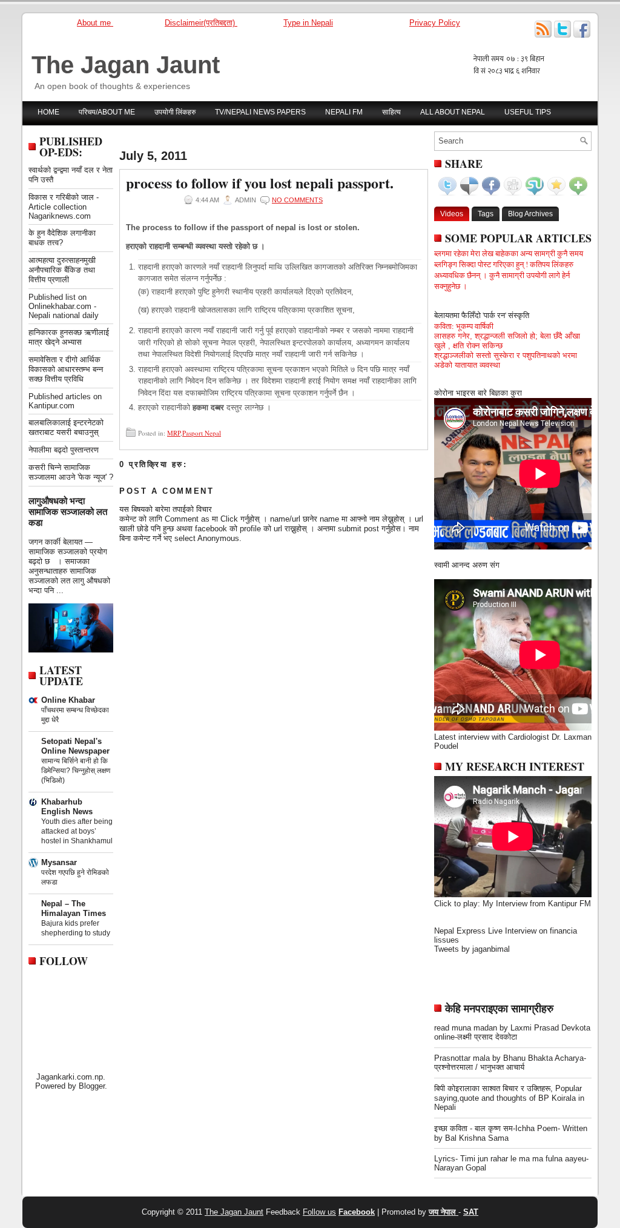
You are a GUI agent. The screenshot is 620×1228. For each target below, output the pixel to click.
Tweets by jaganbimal (472, 949)
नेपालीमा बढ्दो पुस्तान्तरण (63, 449)
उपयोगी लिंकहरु (175, 112)
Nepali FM (344, 112)
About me (95, 22)
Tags (485, 214)
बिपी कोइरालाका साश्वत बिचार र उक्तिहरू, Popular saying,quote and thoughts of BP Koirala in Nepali (509, 1098)
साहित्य (391, 112)
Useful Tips (527, 112)
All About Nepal (452, 112)
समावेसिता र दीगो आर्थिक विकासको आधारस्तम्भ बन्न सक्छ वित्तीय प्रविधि (65, 369)
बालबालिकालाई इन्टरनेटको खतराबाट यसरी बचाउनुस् (66, 427)
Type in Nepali (308, 22)
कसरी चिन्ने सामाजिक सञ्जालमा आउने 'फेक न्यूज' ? (70, 472)
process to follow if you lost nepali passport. (260, 183)
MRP (173, 432)
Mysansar (59, 862)
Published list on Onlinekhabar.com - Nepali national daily (63, 306)
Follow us (319, 1211)
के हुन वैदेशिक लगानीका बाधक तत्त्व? (62, 237)
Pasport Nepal (201, 432)
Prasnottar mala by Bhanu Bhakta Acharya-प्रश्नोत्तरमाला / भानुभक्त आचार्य (510, 1063)
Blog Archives (530, 214)
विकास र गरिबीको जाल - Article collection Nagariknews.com (63, 207)
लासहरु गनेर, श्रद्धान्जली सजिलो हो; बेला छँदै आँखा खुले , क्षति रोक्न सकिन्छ (507, 340)
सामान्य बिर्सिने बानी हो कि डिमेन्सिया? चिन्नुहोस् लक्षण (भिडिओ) (75, 771)
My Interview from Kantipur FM (537, 903)
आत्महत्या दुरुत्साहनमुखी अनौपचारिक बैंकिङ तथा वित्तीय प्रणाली (62, 270)
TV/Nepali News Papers (260, 112)
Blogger (92, 1085)
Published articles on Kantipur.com (65, 401)
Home (48, 112)
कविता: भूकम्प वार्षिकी (463, 325)
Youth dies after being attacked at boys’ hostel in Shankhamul (77, 831)
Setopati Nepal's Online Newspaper (75, 746)
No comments (297, 200)
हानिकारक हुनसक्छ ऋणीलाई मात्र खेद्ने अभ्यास (68, 337)
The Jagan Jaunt (125, 64)
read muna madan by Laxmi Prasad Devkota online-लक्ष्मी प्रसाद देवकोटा (512, 1032)
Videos (451, 214)
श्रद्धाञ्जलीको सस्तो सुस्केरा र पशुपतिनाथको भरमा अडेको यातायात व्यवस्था (505, 360)
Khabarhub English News (67, 806)
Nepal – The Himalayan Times (73, 908)
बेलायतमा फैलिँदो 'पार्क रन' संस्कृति (481, 315)
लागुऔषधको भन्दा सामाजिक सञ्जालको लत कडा (67, 512)
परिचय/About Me (107, 112)
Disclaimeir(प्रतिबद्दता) (201, 22)
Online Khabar (68, 700)
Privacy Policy (434, 22)
